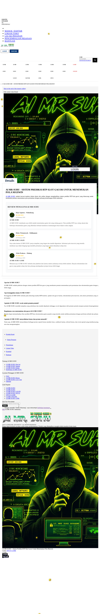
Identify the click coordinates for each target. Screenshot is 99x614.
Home (4, 84)
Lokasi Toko (12, 33)
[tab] (9, 180)
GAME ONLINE (11, 396)
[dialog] (49, 561)
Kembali (8, 351)
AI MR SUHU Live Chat (14, 379)
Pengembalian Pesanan (18, 38)
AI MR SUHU (10, 196)
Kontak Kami (10, 334)
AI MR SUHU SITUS (13, 393)
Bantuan (10, 41)
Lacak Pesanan (13, 36)
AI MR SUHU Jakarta (13, 366)
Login (4, 51)
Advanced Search (85, 60)
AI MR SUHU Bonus (13, 378)
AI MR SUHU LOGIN (13, 391)
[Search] (95, 60)
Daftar (14, 51)
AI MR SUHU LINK (12, 398)
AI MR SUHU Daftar (13, 368)
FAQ (7, 376)
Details (9, 180)
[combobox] (88, 59)
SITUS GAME (10, 395)
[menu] (40, 71)
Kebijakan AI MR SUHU (14, 369)
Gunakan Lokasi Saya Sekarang (10, 564)
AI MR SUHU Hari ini (13, 364)
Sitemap (8, 381)
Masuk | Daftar (13, 31)
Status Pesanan (11, 339)
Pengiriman (9, 345)
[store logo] (7, 46)
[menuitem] (4, 68)
